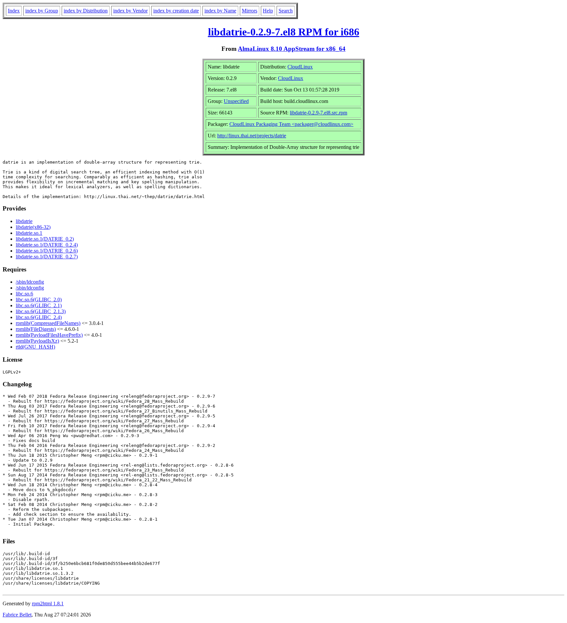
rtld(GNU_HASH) (35, 347)
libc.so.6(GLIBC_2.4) (39, 317)
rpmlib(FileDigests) (36, 329)
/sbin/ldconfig (30, 282)
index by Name (220, 10)
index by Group (41, 10)
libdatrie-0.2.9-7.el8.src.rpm (318, 112)
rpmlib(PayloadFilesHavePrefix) (49, 335)
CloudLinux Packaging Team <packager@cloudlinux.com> (291, 124)
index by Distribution (86, 10)
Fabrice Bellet (17, 614)
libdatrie (24, 221)
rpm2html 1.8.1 (48, 603)
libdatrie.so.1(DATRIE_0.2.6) (47, 250)
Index (14, 10)
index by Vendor (130, 10)
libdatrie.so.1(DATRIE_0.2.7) (47, 256)
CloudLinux (300, 67)
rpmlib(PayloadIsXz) (37, 341)
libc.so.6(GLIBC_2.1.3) (41, 311)
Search (286, 10)
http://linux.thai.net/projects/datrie (251, 135)
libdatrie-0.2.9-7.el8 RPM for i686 (283, 32)
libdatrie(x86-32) (33, 227)
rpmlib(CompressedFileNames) (48, 323)
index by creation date (176, 10)
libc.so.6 (24, 293)
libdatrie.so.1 (29, 233)
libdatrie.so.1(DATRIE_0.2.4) (47, 245)
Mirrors (249, 10)
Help (268, 10)
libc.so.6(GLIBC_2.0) (39, 299)
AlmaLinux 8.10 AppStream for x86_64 (292, 48)
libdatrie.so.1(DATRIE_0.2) (45, 239)
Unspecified (236, 101)
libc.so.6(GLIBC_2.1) (39, 305)
